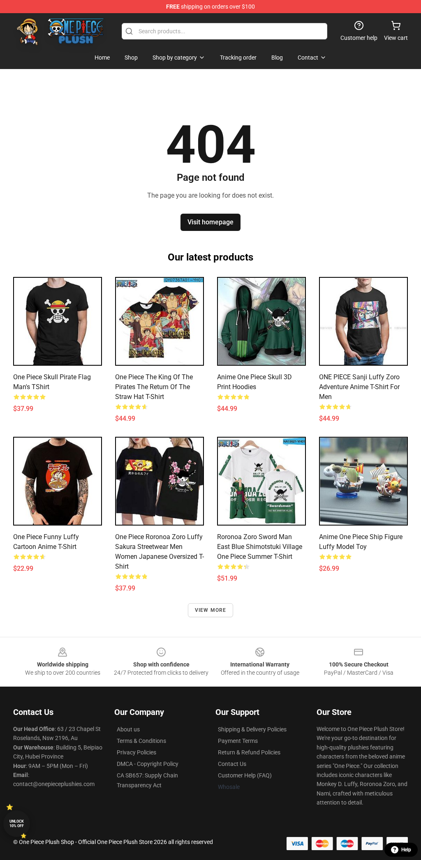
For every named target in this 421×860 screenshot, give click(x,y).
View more (211, 610)
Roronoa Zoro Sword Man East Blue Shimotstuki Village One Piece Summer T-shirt (259, 546)
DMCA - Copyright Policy (147, 764)
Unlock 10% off (16, 823)
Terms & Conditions (141, 741)
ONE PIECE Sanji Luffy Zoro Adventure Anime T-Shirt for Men (359, 387)
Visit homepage (210, 222)
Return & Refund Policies (249, 752)
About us (128, 729)
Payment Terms (238, 741)
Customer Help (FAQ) (245, 775)
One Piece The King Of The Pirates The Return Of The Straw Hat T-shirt (154, 387)
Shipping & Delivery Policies (252, 729)
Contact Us (232, 764)
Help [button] (406, 850)
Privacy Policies (136, 752)
